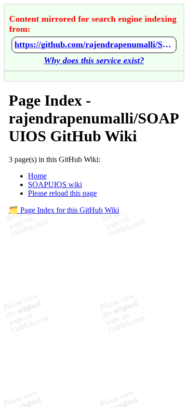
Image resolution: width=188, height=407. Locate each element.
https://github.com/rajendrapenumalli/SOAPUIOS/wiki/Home (94, 44)
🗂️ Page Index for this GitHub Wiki (64, 210)
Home (37, 176)
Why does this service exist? (94, 60)
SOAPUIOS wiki (55, 184)
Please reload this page (62, 193)
